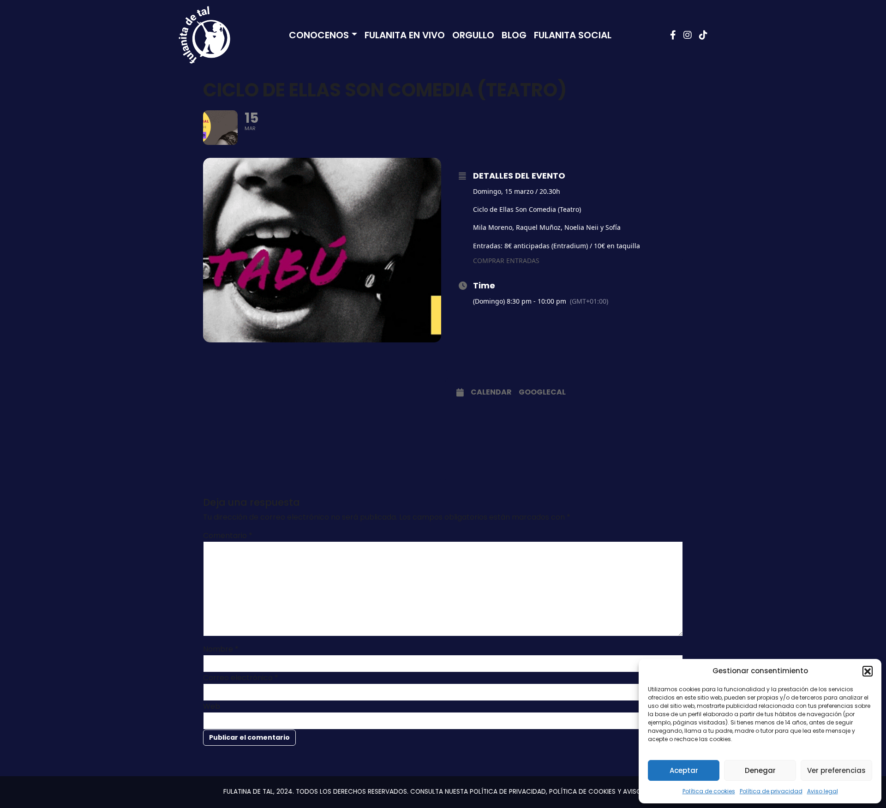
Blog (514, 35)
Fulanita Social (572, 35)
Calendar (491, 392)
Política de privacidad (771, 791)
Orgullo (473, 35)
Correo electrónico (240, 677)
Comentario (227, 535)
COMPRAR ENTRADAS (506, 260)
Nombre (221, 649)
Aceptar (684, 770)
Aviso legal (822, 791)
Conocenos (319, 35)
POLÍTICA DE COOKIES (582, 791)
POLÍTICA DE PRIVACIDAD (508, 791)
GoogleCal (542, 392)
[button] (867, 671)
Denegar (760, 770)
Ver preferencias (836, 770)
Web (211, 706)
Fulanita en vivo (405, 35)
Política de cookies (708, 791)
